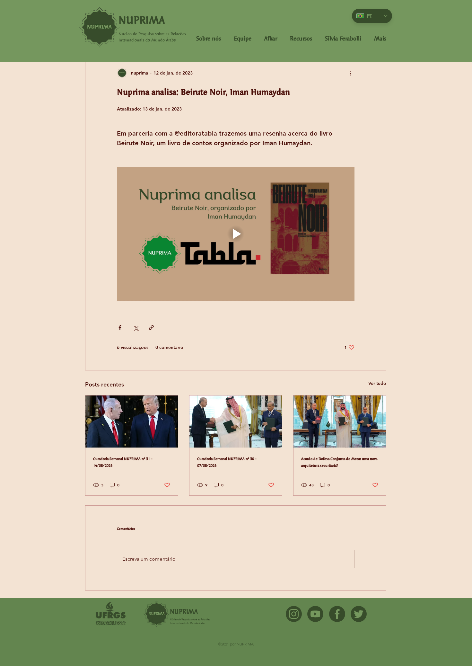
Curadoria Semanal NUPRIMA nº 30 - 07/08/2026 (227, 462)
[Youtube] (315, 614)
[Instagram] (294, 614)
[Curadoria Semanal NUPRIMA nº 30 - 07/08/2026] (235, 421)
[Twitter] (359, 614)
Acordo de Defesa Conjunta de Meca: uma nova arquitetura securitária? (339, 462)
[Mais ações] (350, 73)
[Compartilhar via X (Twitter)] (136, 327)
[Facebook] (337, 614)
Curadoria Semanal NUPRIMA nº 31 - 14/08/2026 (123, 462)
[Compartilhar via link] (151, 327)
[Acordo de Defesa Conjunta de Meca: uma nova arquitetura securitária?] (339, 421)
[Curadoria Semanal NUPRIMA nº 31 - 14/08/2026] (131, 421)
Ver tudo (377, 383)
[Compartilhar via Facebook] (120, 327)
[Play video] (235, 234)
